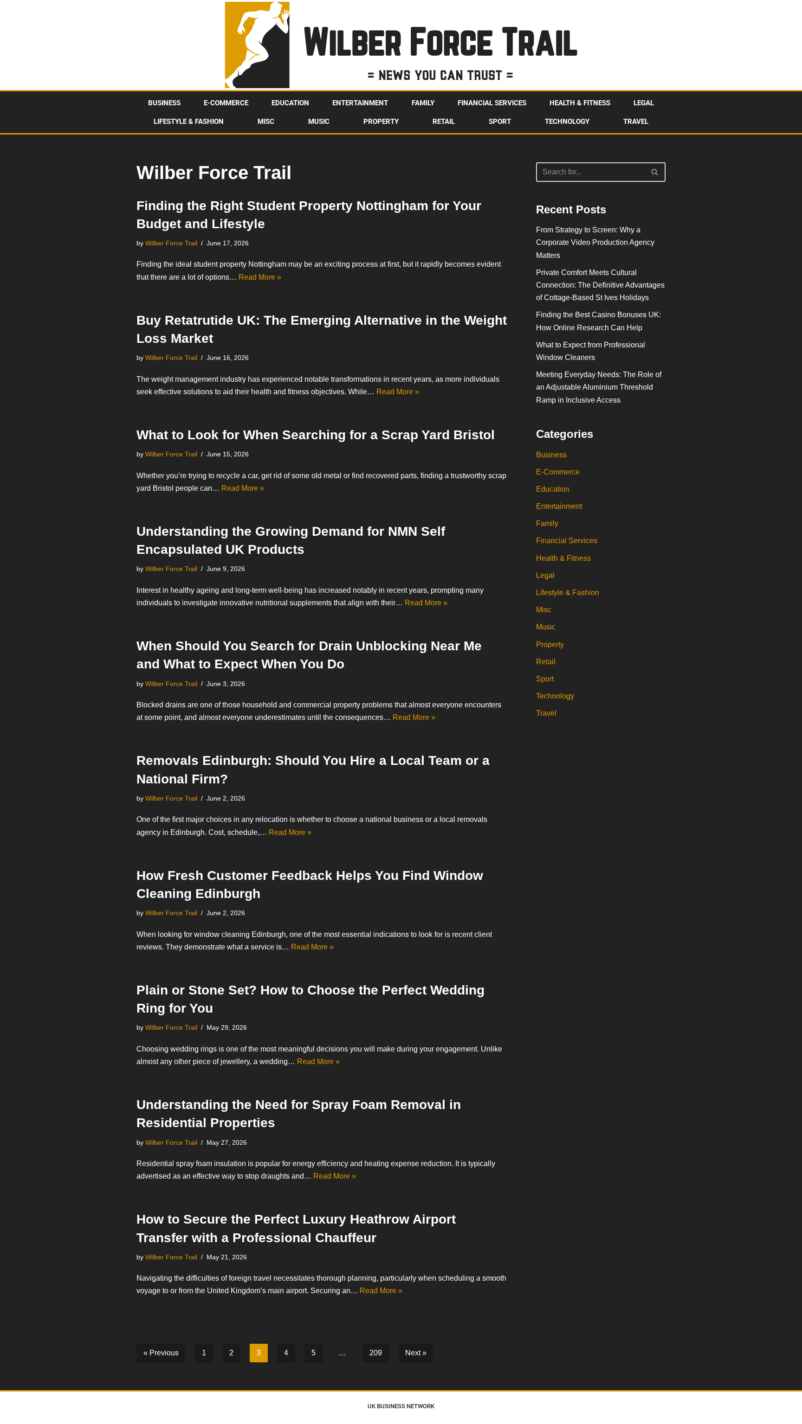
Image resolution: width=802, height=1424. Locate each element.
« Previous (161, 1353)
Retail (444, 121)
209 (375, 1353)
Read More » (260, 277)
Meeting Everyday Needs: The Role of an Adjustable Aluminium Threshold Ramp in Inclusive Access (598, 387)
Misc (266, 121)
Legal (644, 103)
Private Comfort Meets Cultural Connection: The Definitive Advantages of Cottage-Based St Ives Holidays (600, 285)
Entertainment (360, 103)
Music (319, 121)
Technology (567, 121)
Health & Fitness (580, 103)
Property (381, 121)
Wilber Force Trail (171, 243)
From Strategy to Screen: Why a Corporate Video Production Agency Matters (595, 242)
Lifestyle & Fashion (189, 121)
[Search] (655, 172)
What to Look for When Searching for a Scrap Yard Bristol (315, 435)
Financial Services (492, 103)
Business (164, 103)
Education (290, 103)
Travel (635, 121)
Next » (416, 1353)
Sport (500, 121)
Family (423, 103)
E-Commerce (226, 103)
